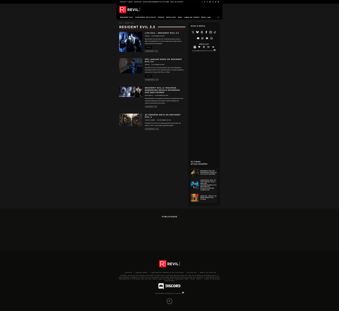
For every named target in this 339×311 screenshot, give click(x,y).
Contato (123, 1)
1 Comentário (149, 106)
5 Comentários (149, 51)
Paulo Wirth (149, 95)
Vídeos (161, 17)
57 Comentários (149, 79)
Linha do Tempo (192, 17)
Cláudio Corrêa (150, 120)
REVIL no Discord (176, 1)
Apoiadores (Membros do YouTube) (156, 1)
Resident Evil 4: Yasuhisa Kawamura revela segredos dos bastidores (162, 90)
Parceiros (138, 1)
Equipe (130, 1)
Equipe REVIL (142, 272)
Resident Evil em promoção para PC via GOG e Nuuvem (208, 172)
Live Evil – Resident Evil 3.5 (162, 33)
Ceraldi (147, 36)
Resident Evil (126, 17)
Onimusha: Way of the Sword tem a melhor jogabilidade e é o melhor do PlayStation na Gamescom (208, 185)
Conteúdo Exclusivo (145, 17)
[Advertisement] (204, 130)
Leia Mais (148, 47)
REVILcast (171, 17)
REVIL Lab (206, 17)
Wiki (180, 17)
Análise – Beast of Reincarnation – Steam (208, 197)
